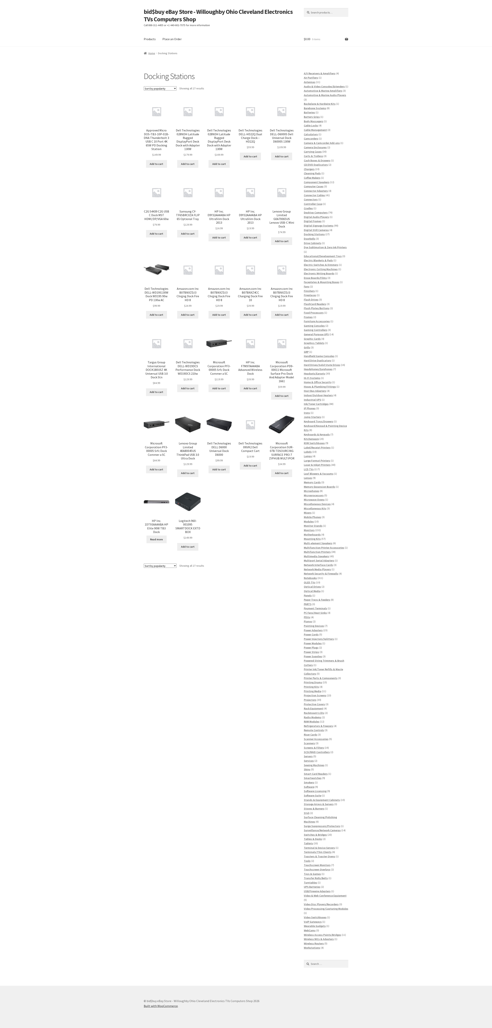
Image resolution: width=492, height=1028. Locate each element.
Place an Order (172, 39)
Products (150, 39)
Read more (156, 539)
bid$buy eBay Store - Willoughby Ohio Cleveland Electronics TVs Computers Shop (218, 15)
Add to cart (156, 164)
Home (151, 53)
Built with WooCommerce (161, 1006)
